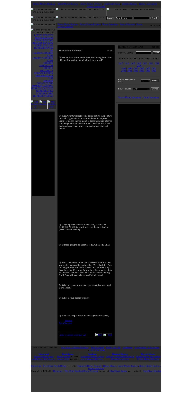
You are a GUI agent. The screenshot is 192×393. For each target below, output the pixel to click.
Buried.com (67, 354)
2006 (141, 68)
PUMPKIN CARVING (42, 86)
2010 (139, 66)
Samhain (92, 354)
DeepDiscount (65, 323)
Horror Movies (148, 354)
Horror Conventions (148, 4)
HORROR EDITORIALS (46, 69)
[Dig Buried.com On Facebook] (35, 108)
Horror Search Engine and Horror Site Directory (43, 357)
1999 (147, 71)
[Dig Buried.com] (43, 108)
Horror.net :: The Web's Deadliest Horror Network (75, 371)
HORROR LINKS (44, 91)
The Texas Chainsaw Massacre (75, 347)
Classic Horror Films (96, 6)
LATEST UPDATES (43, 35)
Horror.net (44, 354)
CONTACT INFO (44, 93)
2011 (157, 63)
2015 (132, 63)
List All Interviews (151, 97)
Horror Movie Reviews (67, 4)
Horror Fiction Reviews (90, 4)
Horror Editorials (129, 4)
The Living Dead (97, 350)
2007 (135, 68)
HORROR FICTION (43, 73)
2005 (147, 68)
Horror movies (63, 356)
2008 (129, 68)
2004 (154, 68)
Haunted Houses (120, 354)
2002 (129, 71)
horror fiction (63, 359)
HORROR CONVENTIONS (45, 81)
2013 (145, 63)
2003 (123, 71)
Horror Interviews (112, 4)
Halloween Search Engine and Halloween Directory (92, 357)
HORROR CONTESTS (42, 88)
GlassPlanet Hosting (152, 371)
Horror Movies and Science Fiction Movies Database (148, 357)
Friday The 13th (113, 347)
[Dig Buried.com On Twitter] (52, 108)
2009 (123, 68)
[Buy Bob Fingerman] (107, 335)
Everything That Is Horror (54, 366)
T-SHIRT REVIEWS (43, 45)
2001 (135, 71)
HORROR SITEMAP (43, 96)
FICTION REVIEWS (43, 40)
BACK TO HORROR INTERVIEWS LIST (73, 335)
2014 (138, 63)
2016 (126, 63)
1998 (154, 71)
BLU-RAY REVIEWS (42, 43)
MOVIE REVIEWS (44, 38)
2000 (141, 71)
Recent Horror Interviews (129, 97)
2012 (151, 63)
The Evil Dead (97, 347)
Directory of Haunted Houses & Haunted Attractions (120, 357)
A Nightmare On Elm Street (147, 347)
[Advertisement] (43, 154)
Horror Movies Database (44, 4)
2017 (120, 63)
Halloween (127, 347)
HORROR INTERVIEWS (46, 64)
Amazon (68, 320)
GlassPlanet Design (118, 371)
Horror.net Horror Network (89, 366)
